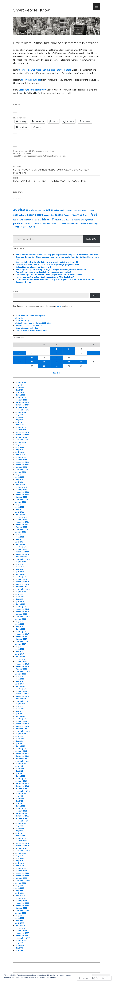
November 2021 (22, 524)
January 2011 (21, 841)
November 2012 (22, 786)
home (34, 220)
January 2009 (21, 900)
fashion (67, 215)
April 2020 (19, 572)
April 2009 (19, 893)
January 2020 (21, 579)
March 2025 (20, 425)
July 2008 (19, 915)
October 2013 (21, 758)
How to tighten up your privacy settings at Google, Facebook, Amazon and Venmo (50, 269)
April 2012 (19, 803)
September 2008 (22, 910)
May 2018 (19, 626)
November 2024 (22, 435)
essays (59, 214)
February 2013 (21, 778)
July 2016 (19, 676)
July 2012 (19, 796)
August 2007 (20, 940)
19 (19, 362)
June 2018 (19, 624)
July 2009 (19, 885)
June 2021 (19, 537)
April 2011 (19, 833)
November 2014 (22, 726)
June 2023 (19, 477)
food (94, 215)
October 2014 (21, 729)
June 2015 (19, 709)
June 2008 (19, 918)
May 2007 (19, 948)
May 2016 (19, 681)
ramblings (37, 224)
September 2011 (22, 821)
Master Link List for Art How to (28, 325)
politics (29, 223)
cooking (91, 210)
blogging (55, 210)
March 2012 (20, 806)
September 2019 (22, 589)
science (63, 223)
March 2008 (20, 925)
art (48, 210)
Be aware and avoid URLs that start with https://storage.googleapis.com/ (47, 264)
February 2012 (21, 808)
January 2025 (21, 430)
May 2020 (19, 569)
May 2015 (19, 711)
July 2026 (19, 385)
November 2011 (22, 816)
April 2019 (19, 601)
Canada (69, 210)
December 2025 (22, 402)
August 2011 (20, 823)
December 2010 (22, 843)
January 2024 (21, 459)
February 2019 (21, 606)
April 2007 (19, 950)
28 (44, 366)
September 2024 (22, 440)
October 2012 (21, 788)
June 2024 (19, 447)
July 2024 (19, 445)
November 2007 (22, 935)
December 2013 (22, 753)
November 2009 (22, 875)
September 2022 (22, 499)
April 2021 (19, 542)
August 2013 (20, 763)
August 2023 (20, 472)
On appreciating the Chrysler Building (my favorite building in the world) (47, 262)
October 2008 (21, 908)
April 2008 (19, 923)
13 (32, 357)
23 (69, 362)
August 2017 (20, 644)
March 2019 (20, 604)
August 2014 (20, 733)
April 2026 (19, 392)
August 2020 (20, 562)
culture (22, 215)
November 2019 (22, 584)
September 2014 (22, 731)
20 (32, 362)
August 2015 (20, 704)
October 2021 (21, 527)
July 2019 (19, 594)
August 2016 (20, 674)
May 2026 (19, 390)
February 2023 (21, 487)
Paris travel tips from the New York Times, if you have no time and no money (48, 274)
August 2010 (20, 853)
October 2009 (21, 878)
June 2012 (19, 798)
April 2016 (19, 684)
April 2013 (19, 773)
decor (30, 214)
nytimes (89, 219)
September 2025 (22, 410)
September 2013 (22, 761)
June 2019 (19, 596)
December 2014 (22, 724)
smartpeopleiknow (46, 151)
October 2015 (21, 699)
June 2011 (19, 828)
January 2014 (21, 751)
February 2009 (21, 898)
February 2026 (21, 397)
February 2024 (21, 457)
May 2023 (19, 479)
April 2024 (19, 452)
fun (14, 220)
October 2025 (21, 407)
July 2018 (19, 621)
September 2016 (22, 671)
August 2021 (20, 532)
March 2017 (20, 656)
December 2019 (22, 582)
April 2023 (19, 482)
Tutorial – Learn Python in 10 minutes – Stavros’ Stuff (44, 69)
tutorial (62, 156)
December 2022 (22, 492)
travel (25, 227)
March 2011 (20, 836)
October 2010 (21, 848)
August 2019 (20, 592)
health (20, 220)
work (32, 226)
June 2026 (19, 387)
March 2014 (20, 746)
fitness (86, 215)
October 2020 (21, 557)
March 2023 (20, 484)
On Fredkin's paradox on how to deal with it (34, 267)
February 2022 (21, 517)
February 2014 (21, 748)
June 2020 (19, 567)
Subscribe (91, 239)
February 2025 (21, 427)
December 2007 (22, 933)
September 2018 (22, 616)
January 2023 (21, 489)
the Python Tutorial (31, 79)
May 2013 (19, 771)
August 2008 (20, 913)
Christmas (77, 210)
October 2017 (21, 639)
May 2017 (19, 651)
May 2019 (19, 599)
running (55, 224)
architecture (40, 210)
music (58, 219)
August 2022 (20, 502)
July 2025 (19, 415)
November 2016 (22, 666)
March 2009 (20, 895)
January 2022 (21, 519)
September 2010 (22, 851)
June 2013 (19, 768)
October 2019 (21, 587)
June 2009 (19, 888)
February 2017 (21, 659)
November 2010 (22, 846)
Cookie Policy (51, 977)
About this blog (22, 320)
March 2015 (20, 716)
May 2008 (19, 920)
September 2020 (22, 559)
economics (49, 215)
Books (62, 210)
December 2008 (22, 903)
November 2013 (22, 756)
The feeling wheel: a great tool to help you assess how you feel (43, 272)
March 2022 (20, 514)
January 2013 (21, 781)
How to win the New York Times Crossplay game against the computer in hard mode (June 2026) (56, 254)
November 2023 (22, 464)
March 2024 (20, 454)
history (27, 219)
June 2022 (19, 507)
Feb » (59, 373)
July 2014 (19, 736)
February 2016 (21, 689)
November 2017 (22, 636)
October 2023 (21, 467)
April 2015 (19, 714)
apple (31, 210)
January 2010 (21, 870)
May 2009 (19, 890)
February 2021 (21, 547)
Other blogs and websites (26, 328)
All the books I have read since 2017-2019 (33, 323)
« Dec (53, 373)
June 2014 (19, 738)
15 (56, 357)
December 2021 (22, 522)
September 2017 (22, 641)
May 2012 (19, 801)
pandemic (18, 223)
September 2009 (22, 880)
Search (15, 291)
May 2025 (19, 420)
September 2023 (22, 469)
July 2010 (19, 856)
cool (15, 214)
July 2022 (19, 504)
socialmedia (72, 223)
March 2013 (20, 776)
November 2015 (22, 696)
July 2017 (19, 646)
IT (21, 153)
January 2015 (21, 721)
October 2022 (21, 497)
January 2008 (21, 930)
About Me (19, 318)
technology (93, 224)
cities (84, 210)
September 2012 (22, 791)
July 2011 (19, 826)
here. (59, 306)
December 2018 (22, 609)
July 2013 (19, 766)
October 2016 (21, 669)
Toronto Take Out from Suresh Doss (31, 330)
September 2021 (22, 529)
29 (56, 366)
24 (81, 362)
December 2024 (22, 432)
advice (19, 209)
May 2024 (19, 450)
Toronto (17, 226)
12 (19, 357)
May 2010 (19, 861)
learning (25, 156)
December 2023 (22, 462)
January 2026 (21, 400)
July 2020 (19, 564)
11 (94, 353)
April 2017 (19, 654)
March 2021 (20, 544)
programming (36, 156)
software (27, 153)
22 (56, 362)
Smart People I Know (31, 10)
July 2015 (19, 706)
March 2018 (20, 629)
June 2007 (19, 945)
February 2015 (21, 719)
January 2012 (21, 811)
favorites (77, 214)
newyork (76, 220)
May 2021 (19, 539)
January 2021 (21, 549)
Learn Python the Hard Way (32, 89)
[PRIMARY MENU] (96, 6)
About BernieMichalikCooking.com (30, 315)
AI (27, 210)
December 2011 (22, 813)
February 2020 (21, 577)
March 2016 (20, 686)
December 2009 (22, 873)
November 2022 (22, 494)
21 (44, 362)
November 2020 (22, 554)
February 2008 (21, 928)
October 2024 (21, 437)
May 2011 (19, 831)
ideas (45, 219)
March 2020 (20, 574)
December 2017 (22, 634)
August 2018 (20, 619)
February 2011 (21, 838)
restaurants (46, 224)
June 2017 (19, 649)
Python (46, 156)
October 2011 (21, 818)
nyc (82, 220)
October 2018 (21, 614)
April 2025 (19, 422)
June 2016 (19, 679)
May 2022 (19, 509)
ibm (39, 220)
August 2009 (20, 883)
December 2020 (22, 552)
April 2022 (19, 512)
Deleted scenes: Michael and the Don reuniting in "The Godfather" (44, 277)
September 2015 (22, 701)
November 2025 (22, 405)
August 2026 (20, 382)
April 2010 (19, 863)
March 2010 (20, 866)
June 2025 (19, 417)
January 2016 (21, 691)
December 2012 (22, 783)
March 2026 (20, 395)
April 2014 (19, 743)
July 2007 (19, 943)
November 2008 (22, 905)
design (39, 214)
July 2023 (19, 474)
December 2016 (22, 664)
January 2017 (21, 661)
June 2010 (19, 858)
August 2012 (20, 793)
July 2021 (19, 534)
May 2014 (19, 741)
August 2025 (20, 412)
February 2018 (21, 631)
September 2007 (22, 938)
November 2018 (22, 611)
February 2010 (21, 868)
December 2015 (22, 694)
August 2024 (20, 442)
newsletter (66, 220)
